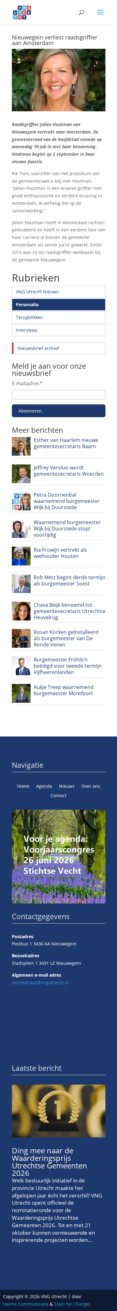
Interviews (26, 330)
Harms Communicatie (25, 1304)
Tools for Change (71, 1304)
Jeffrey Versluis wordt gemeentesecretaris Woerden (69, 470)
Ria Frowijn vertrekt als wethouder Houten (60, 553)
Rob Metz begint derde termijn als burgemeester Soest (69, 580)
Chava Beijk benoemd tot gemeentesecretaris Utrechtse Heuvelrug (69, 611)
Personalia (27, 304)
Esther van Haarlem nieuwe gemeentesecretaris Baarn (66, 443)
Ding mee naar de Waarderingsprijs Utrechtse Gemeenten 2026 (49, 1161)
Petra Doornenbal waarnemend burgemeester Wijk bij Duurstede (67, 501)
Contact (58, 795)
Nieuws (67, 786)
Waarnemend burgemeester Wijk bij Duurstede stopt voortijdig (67, 528)
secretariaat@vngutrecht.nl (40, 982)
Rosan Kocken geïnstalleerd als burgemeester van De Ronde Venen (66, 638)
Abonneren (30, 411)
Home (23, 786)
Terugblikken (29, 317)
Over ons (90, 786)
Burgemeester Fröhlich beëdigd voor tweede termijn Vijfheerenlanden (68, 665)
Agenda (44, 786)
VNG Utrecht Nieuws (37, 292)
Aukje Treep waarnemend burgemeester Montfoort (64, 690)
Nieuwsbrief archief (38, 348)
